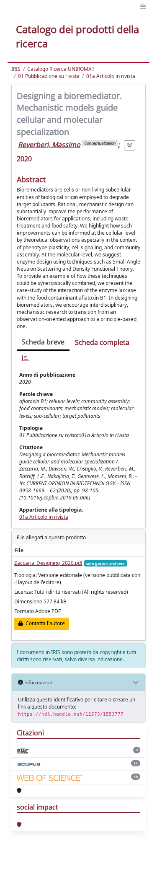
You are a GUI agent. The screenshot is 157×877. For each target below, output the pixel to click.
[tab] (25, 358)
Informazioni (38, 682)
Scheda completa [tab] (102, 342)
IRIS (16, 68)
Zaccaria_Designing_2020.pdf (48, 563)
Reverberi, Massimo (49, 144)
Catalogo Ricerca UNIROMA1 (61, 68)
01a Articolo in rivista (110, 76)
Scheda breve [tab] (43, 342)
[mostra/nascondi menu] (143, 7)
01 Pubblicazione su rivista (49, 76)
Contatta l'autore (44, 623)
